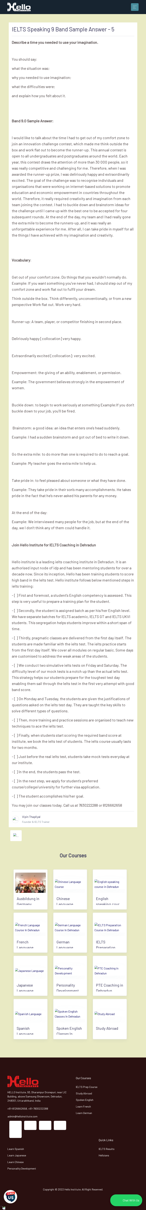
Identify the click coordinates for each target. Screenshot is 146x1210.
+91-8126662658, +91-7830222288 (27, 1108)
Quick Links (106, 1140)
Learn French (83, 1106)
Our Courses (83, 1078)
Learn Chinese (15, 1162)
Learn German (84, 1113)
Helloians (104, 1155)
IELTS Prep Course (86, 1086)
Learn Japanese (16, 1155)
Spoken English (84, 1099)
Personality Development (21, 1168)
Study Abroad (84, 1093)
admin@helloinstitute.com (22, 1116)
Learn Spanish (15, 1148)
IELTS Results (106, 1148)
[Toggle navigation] (135, 7)
